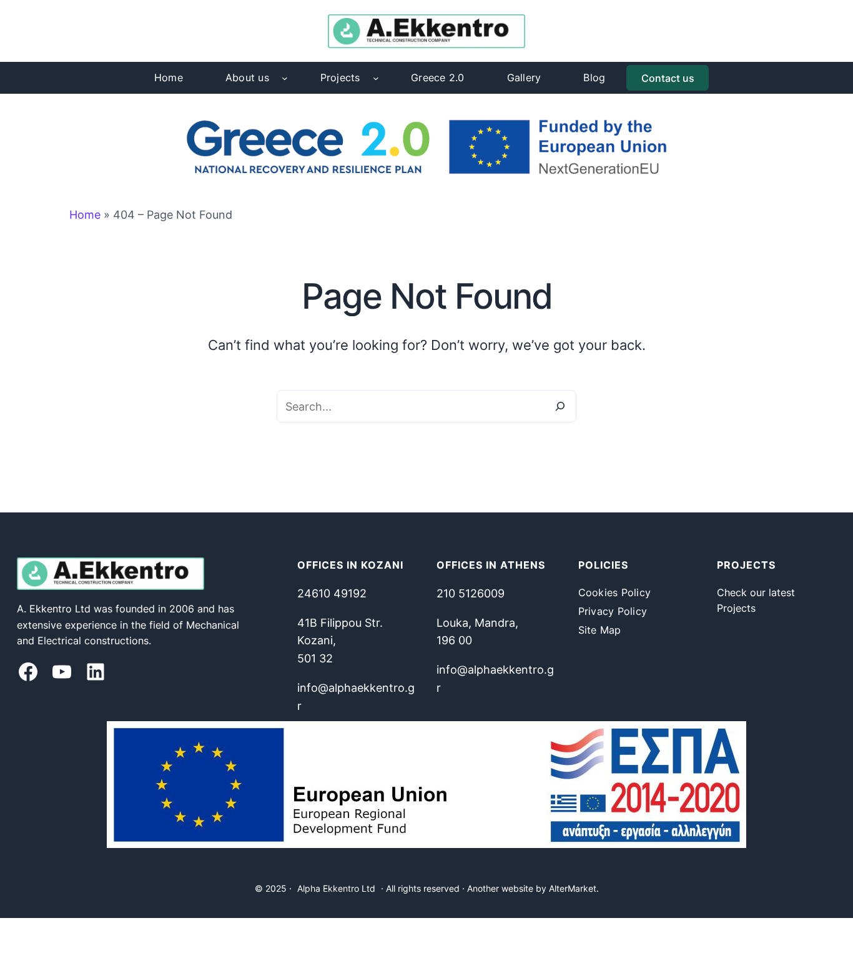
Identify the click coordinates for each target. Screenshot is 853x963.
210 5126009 (470, 593)
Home (85, 214)
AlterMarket (572, 888)
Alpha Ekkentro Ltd (336, 888)
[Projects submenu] (376, 78)
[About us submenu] (285, 78)
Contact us (667, 78)
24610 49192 (332, 593)
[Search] (560, 406)
